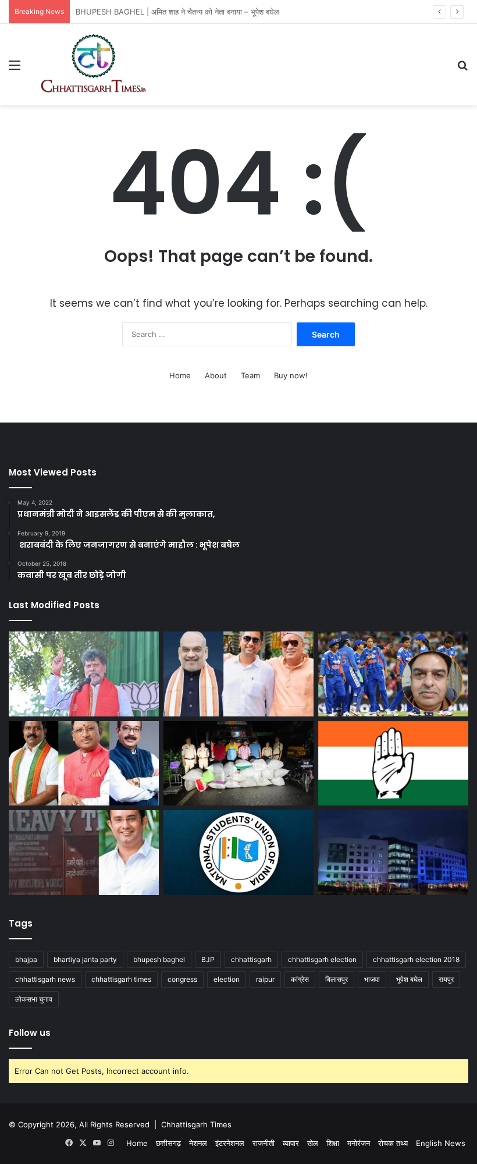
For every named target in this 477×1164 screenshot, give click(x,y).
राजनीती (263, 1143)
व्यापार (291, 1143)
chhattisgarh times (121, 979)
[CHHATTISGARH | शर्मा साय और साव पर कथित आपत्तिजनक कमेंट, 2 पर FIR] (84, 763)
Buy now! (291, 375)
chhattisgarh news (45, 979)
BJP (208, 959)
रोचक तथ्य (393, 1143)
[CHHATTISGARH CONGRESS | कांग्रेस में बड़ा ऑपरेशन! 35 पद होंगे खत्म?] (393, 763)
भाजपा (372, 979)
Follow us (30, 1033)
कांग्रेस (300, 979)
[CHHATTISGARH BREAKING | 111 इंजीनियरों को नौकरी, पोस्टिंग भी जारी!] (393, 852)
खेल (312, 1143)
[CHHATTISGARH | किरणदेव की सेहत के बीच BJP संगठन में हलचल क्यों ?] (84, 673)
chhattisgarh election (322, 959)
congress (182, 979)
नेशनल (198, 1143)
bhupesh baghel (159, 959)
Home (180, 375)
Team (250, 375)
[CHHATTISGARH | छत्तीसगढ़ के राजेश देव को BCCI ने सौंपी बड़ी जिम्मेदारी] (393, 673)
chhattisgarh (251, 959)
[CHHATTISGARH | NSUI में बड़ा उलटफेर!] (238, 852)
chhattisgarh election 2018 (416, 959)
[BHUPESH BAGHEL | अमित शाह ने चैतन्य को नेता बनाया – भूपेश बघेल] (238, 673)
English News (440, 1143)
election (226, 979)
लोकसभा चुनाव (33, 999)
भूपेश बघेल (409, 979)
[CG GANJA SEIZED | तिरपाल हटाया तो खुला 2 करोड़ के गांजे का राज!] (238, 763)
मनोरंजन (358, 1143)
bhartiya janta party (85, 959)
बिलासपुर (336, 979)
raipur (265, 979)
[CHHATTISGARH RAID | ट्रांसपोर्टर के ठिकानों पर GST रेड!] (84, 852)
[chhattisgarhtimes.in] (93, 64)
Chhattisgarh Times (196, 1124)
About (216, 375)
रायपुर (446, 979)
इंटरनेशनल (229, 1143)
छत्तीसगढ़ (168, 1143)
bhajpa (26, 959)
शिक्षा (332, 1143)
